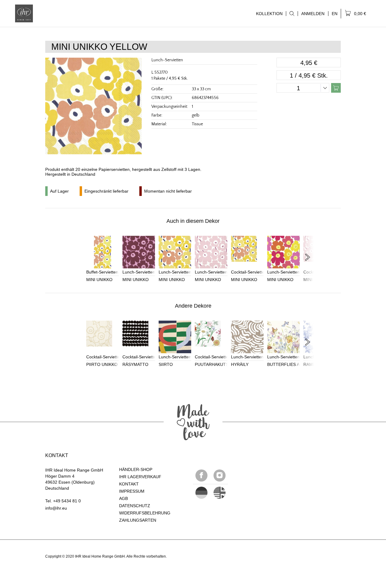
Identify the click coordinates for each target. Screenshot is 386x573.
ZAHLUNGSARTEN (137, 520)
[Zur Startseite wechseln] (24, 13)
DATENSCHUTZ (134, 505)
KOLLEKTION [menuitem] (268, 13)
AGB (123, 498)
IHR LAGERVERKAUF (140, 476)
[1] (220, 493)
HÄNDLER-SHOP (135, 469)
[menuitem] (292, 13)
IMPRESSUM (131, 491)
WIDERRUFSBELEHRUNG (144, 513)
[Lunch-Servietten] (138, 252)
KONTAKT (129, 484)
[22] (201, 493)
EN (334, 13)
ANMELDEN (312, 13)
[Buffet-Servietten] (102, 252)
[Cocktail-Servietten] (247, 252)
